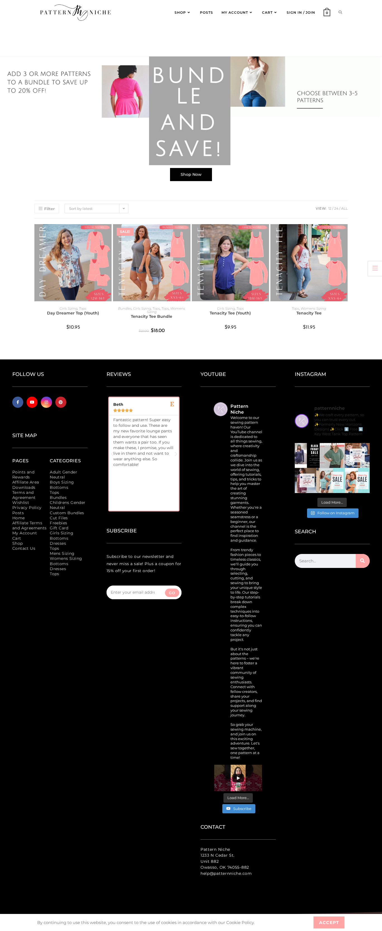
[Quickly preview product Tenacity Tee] (344, 234)
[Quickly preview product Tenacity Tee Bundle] (187, 234)
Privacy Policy (27, 507)
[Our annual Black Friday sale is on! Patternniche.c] (307, 455)
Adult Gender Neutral (63, 475)
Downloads (24, 487)
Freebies (58, 522)
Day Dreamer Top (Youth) (73, 313)
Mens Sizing (62, 553)
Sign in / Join (301, 12)
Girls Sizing (68, 308)
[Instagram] (46, 402)
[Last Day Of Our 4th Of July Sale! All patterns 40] (357, 455)
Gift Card (59, 527)
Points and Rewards (23, 475)
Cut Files (59, 517)
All (344, 208)
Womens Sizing (313, 308)
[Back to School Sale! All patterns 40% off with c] (332, 455)
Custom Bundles (67, 512)
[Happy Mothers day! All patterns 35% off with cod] (357, 480)
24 (336, 208)
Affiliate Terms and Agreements (29, 525)
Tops (82, 308)
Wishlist (20, 502)
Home (18, 517)
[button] (112, 454)
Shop (17, 543)
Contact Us (23, 548)
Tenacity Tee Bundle (151, 316)
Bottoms (59, 487)
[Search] (363, 561)
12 (329, 208)
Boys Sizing (62, 482)
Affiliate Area (25, 482)
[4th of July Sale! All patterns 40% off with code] (307, 480)
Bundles (125, 308)
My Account (24, 533)
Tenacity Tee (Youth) (230, 313)
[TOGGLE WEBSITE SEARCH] (340, 12)
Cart (16, 538)
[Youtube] (32, 402)
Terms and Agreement (24, 495)
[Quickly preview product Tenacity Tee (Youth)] (266, 234)
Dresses (58, 543)
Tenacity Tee (309, 313)
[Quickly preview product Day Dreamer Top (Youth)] (108, 234)
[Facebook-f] (17, 402)
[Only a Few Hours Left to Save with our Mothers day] (332, 480)
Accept (329, 922)
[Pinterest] (60, 402)
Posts (18, 512)
